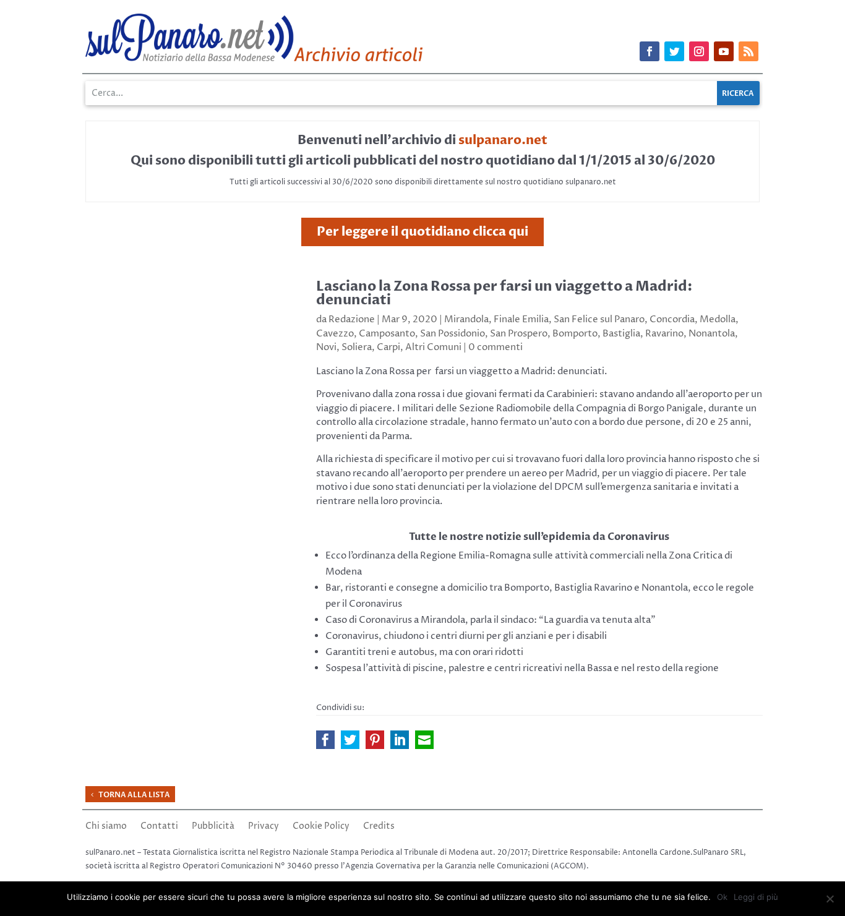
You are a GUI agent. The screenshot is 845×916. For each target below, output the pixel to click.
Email (424, 739)
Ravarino (664, 333)
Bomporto (575, 333)
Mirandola (466, 319)
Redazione (351, 319)
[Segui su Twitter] (674, 51)
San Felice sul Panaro (599, 319)
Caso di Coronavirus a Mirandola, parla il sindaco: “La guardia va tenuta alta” (490, 620)
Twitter (350, 739)
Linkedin (399, 739)
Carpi (388, 347)
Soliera (356, 347)
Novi (326, 347)
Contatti (159, 827)
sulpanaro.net (502, 140)
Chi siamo (106, 827)
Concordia (672, 319)
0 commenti (495, 347)
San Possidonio (452, 333)
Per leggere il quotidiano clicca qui (422, 231)
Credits (379, 827)
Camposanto (387, 333)
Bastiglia (621, 333)
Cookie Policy (321, 827)
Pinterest (375, 739)
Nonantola (711, 333)
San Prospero (518, 333)
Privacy (263, 827)
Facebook (325, 739)
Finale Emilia (521, 319)
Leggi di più (756, 897)
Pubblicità (213, 827)
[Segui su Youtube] (724, 51)
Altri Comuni (433, 347)
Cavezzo (335, 333)
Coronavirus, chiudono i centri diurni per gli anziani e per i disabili (466, 636)
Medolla (718, 319)
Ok (722, 897)
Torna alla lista (134, 795)
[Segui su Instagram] (699, 51)
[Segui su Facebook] (649, 51)
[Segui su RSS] (748, 51)
